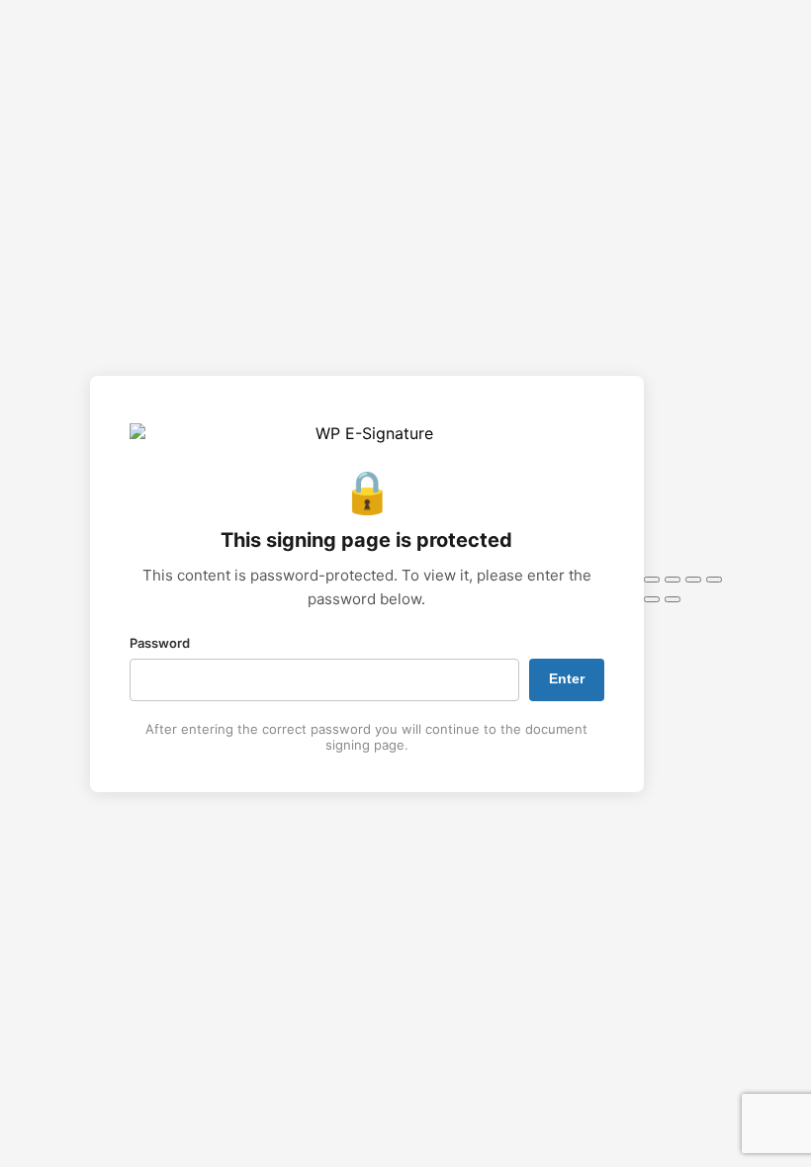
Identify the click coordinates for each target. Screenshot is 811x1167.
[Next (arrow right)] (672, 599)
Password (160, 643)
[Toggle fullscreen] (672, 580)
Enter (567, 678)
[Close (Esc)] (714, 580)
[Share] (693, 580)
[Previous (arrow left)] (652, 599)
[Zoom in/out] (652, 580)
